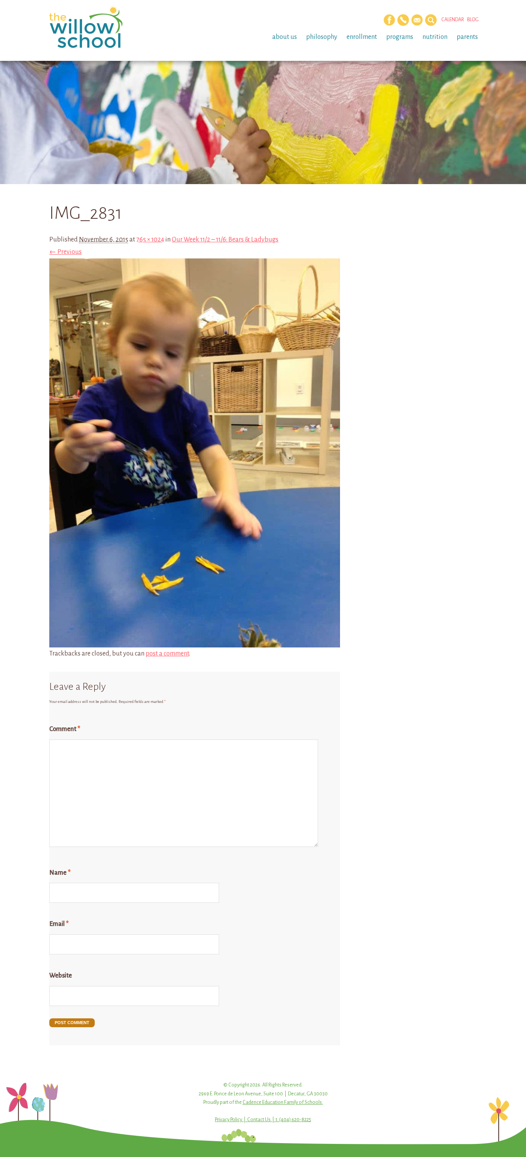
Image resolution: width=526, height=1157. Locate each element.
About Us (284, 37)
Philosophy (321, 37)
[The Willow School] (98, 27)
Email (59, 924)
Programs (399, 37)
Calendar (452, 19)
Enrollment (362, 37)
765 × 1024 (150, 239)
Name (59, 872)
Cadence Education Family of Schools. (283, 1102)
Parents (467, 37)
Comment (64, 729)
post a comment (167, 653)
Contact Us (259, 1119)
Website (60, 975)
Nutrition (434, 37)
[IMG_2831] (194, 641)
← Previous (65, 251)
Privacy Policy (228, 1119)
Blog (473, 19)
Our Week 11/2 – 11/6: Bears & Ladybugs (225, 239)
